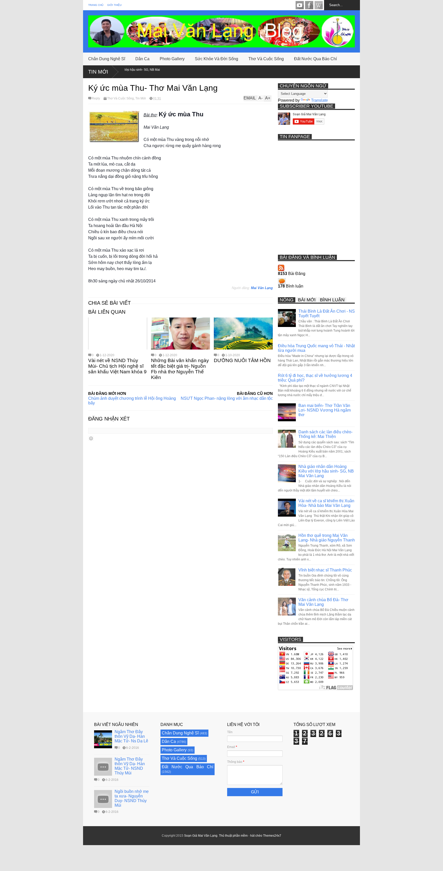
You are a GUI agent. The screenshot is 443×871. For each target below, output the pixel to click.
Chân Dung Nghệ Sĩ (106, 59)
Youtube (300, 5)
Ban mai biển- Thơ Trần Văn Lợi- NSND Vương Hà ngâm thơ (324, 410)
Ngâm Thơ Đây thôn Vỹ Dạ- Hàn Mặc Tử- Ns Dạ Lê (131, 736)
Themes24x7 (272, 835)
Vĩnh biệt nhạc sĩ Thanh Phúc (325, 570)
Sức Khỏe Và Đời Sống (216, 59)
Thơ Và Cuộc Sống (266, 59)
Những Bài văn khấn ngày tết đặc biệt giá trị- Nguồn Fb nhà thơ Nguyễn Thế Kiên (180, 369)
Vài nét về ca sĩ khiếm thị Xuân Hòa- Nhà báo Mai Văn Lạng (326, 503)
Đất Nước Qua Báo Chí (315, 59)
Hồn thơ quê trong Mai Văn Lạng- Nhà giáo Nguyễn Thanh (326, 537)
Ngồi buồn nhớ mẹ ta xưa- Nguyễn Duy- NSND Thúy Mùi (132, 798)
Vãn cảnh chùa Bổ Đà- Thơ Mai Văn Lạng (323, 602)
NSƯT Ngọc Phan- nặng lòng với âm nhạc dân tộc (227, 398)
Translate (319, 100)
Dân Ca (142, 59)
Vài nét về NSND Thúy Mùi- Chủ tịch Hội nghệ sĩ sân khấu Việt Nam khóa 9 (117, 366)
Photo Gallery (172, 59)
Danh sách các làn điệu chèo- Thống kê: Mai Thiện (325, 434)
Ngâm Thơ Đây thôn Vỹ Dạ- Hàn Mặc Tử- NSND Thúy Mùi (130, 766)
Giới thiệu (114, 5)
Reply (96, 98)
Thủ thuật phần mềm (233, 835)
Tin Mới (98, 72)
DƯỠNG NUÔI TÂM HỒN (242, 360)
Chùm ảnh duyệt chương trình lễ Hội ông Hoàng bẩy (132, 400)
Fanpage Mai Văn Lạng (309, 5)
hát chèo (256, 835)
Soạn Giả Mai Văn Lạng (200, 835)
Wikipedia (319, 5)
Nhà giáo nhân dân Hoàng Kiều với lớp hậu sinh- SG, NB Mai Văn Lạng (326, 471)
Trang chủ (95, 5)
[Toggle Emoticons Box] (91, 438)
